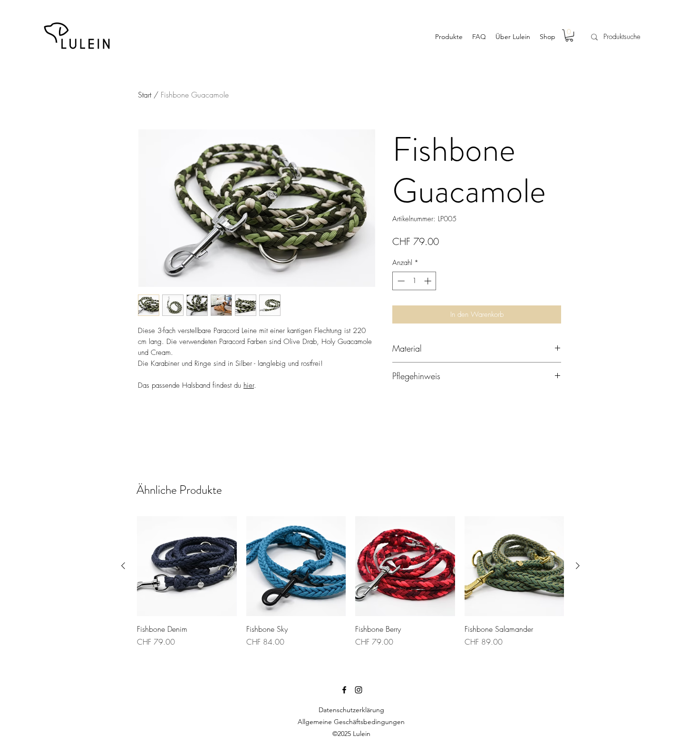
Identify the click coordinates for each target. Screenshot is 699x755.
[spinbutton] (414, 281)
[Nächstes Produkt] (577, 565)
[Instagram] (358, 690)
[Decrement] (400, 281)
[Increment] (428, 281)
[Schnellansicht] (187, 566)
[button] (569, 35)
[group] (350, 582)
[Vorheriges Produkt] (123, 565)
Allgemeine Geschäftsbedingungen (351, 721)
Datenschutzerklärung (351, 710)
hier (248, 385)
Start (144, 94)
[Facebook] (344, 690)
